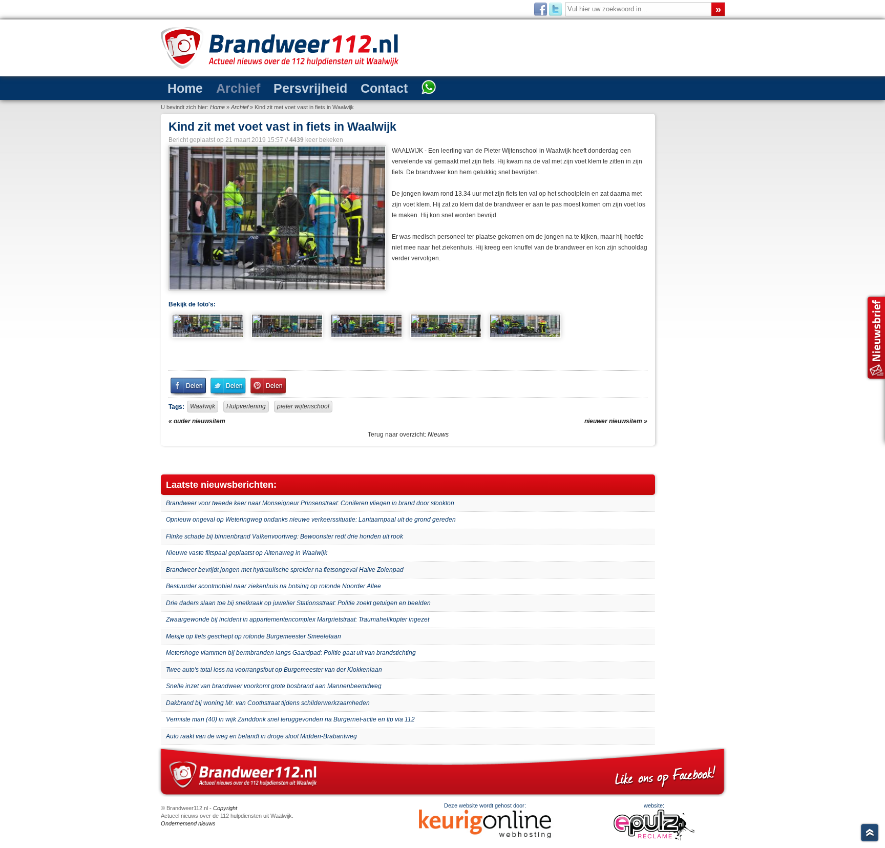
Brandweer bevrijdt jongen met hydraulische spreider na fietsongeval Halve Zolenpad (285, 569)
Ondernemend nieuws (188, 823)
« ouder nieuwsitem (196, 421)
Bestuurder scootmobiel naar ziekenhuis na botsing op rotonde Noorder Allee (273, 586)
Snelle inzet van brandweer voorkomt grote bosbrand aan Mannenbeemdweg (274, 686)
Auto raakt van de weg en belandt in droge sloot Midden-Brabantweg (261, 736)
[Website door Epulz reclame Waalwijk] (654, 838)
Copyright (225, 808)
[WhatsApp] (428, 88)
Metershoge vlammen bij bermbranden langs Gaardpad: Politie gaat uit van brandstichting (291, 652)
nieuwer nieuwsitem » (615, 421)
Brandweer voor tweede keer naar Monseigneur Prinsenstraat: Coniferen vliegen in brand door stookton (310, 503)
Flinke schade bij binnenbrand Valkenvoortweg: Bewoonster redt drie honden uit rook (284, 536)
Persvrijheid (310, 88)
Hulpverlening (246, 406)
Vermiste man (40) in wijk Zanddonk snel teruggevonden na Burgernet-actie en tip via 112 (290, 719)
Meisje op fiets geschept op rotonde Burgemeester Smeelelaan (253, 636)
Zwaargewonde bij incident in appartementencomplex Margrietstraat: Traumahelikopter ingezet (297, 619)
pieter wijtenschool (303, 406)
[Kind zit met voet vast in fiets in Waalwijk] (276, 218)
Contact (384, 88)
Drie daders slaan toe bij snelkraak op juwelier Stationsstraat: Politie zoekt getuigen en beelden (298, 603)
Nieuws (438, 434)
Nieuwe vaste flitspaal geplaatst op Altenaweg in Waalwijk (246, 552)
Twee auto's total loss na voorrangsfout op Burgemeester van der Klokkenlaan (274, 669)
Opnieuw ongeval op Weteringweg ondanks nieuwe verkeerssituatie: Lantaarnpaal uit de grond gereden (311, 519)
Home (185, 88)
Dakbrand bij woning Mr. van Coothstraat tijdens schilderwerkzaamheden (268, 703)
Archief (238, 88)
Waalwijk (202, 406)
